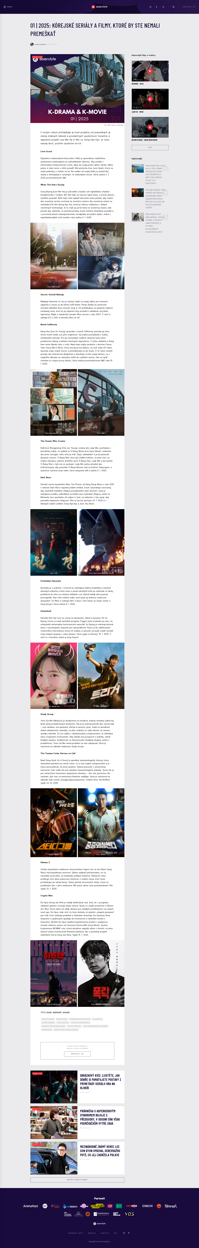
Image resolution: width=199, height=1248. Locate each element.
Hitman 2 (97, 1019)
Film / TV (37, 57)
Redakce (92, 1233)
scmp (49, 1012)
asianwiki (57, 1012)
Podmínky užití (75, 1233)
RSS (115, 1233)
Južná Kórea (48, 1023)
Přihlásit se (77, 1054)
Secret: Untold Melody (53, 1026)
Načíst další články (77, 1180)
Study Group (74, 1026)
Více (150, 147)
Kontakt (105, 1233)
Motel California (80, 1023)
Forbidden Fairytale (80, 1019)
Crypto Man (48, 1019)
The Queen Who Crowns (95, 1026)
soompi (66, 1012)
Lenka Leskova (40, 44)
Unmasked (47, 1030)
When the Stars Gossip (66, 1030)
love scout (63, 1023)
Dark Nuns (62, 1019)
